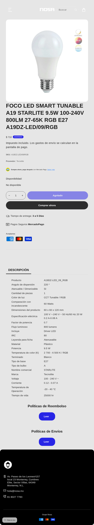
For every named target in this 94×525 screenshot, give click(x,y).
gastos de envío (45, 143)
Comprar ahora (47, 205)
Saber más (51, 169)
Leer (46, 416)
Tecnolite (20, 161)
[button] (10, 10)
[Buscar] (76, 9)
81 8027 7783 (14, 497)
